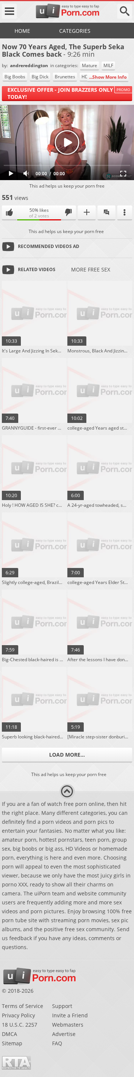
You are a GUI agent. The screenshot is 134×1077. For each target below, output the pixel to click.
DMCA (9, 1033)
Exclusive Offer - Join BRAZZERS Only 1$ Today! (64, 93)
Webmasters (67, 1024)
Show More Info (109, 77)
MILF (108, 65)
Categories (74, 30)
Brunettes (65, 76)
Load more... (67, 754)
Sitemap (12, 1043)
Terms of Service (22, 1006)
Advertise (64, 1033)
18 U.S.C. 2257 (19, 1024)
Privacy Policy (18, 1015)
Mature (89, 65)
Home (22, 30)
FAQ (57, 1043)
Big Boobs (14, 76)
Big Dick (40, 76)
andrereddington (29, 65)
